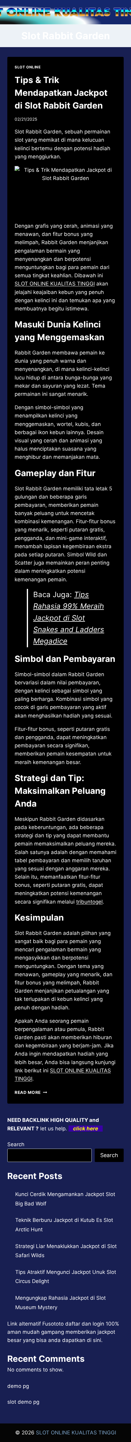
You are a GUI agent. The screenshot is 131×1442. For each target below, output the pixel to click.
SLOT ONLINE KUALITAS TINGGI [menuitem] (55, 284)
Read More (31, 1092)
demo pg (18, 1386)
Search (15, 1144)
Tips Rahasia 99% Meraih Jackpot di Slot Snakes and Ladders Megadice (68, 618)
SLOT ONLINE (28, 67)
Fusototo (53, 1324)
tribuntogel (89, 902)
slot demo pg (23, 1402)
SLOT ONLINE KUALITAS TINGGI (76, 1433)
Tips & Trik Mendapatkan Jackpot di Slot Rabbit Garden (61, 93)
